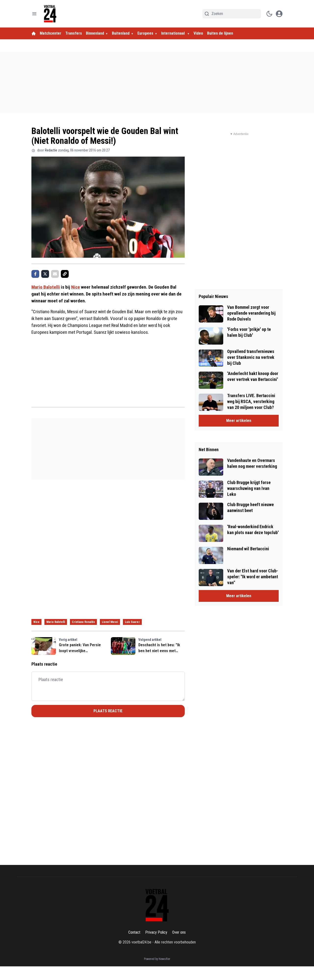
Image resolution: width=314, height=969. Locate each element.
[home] (33, 33)
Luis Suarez (132, 622)
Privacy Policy (156, 932)
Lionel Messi (110, 622)
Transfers (73, 33)
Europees (145, 33)
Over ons (179, 932)
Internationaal (173, 33)
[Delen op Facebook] (35, 274)
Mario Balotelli (45, 287)
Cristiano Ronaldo (83, 622)
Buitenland (121, 33)
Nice (75, 287)
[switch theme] (269, 13)
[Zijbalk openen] (34, 14)
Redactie (51, 150)
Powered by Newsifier (157, 959)
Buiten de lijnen (220, 33)
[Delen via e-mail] (55, 274)
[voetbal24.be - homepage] (50, 14)
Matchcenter (50, 33)
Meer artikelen (238, 420)
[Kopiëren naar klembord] (65, 274)
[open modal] (279, 13)
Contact (134, 932)
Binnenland (95, 33)
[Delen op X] (45, 274)
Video (198, 33)
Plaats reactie (107, 711)
